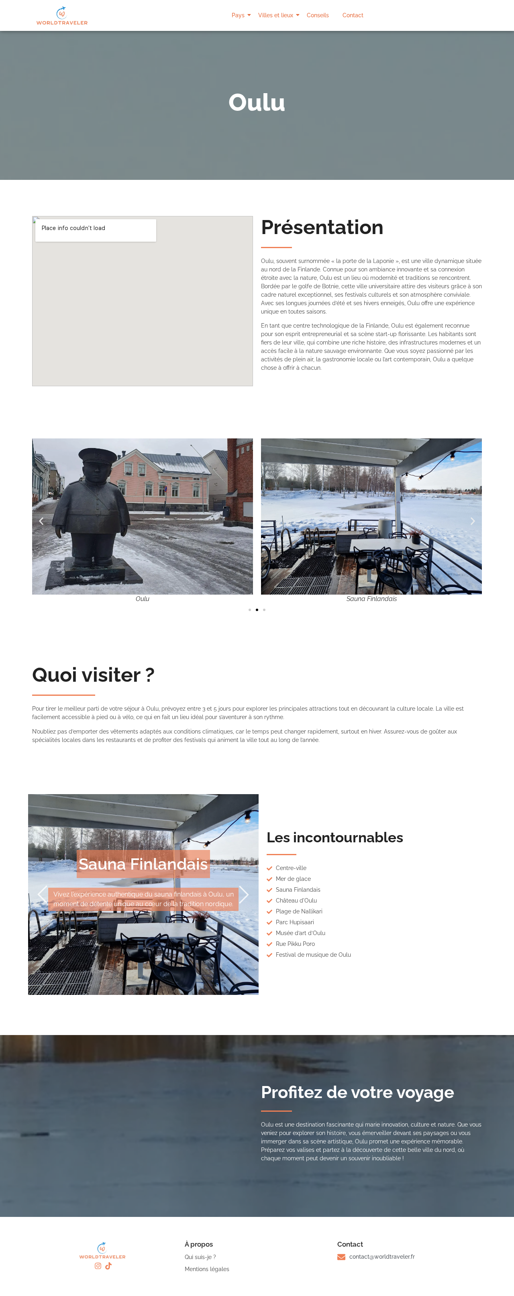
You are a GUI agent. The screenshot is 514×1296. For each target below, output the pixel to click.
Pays (238, 15)
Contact (353, 15)
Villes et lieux (275, 15)
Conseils (318, 15)
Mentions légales (207, 1269)
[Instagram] (98, 1265)
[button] (41, 521)
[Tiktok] (108, 1265)
